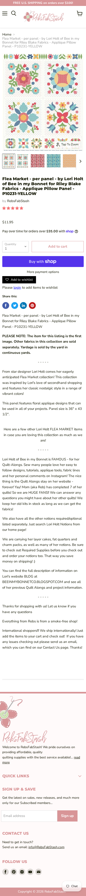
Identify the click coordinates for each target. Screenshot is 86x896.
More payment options (43, 272)
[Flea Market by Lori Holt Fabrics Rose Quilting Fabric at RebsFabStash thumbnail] (37, 161)
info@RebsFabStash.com (46, 847)
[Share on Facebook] (5, 305)
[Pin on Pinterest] (32, 305)
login (17, 287)
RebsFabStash (18, 201)
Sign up (67, 815)
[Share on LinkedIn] (23, 305)
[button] (13, 208)
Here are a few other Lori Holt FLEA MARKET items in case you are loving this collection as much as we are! (43, 435)
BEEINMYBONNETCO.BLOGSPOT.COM (32, 582)
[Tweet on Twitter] (14, 305)
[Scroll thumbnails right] (79, 161)
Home (6, 34)
